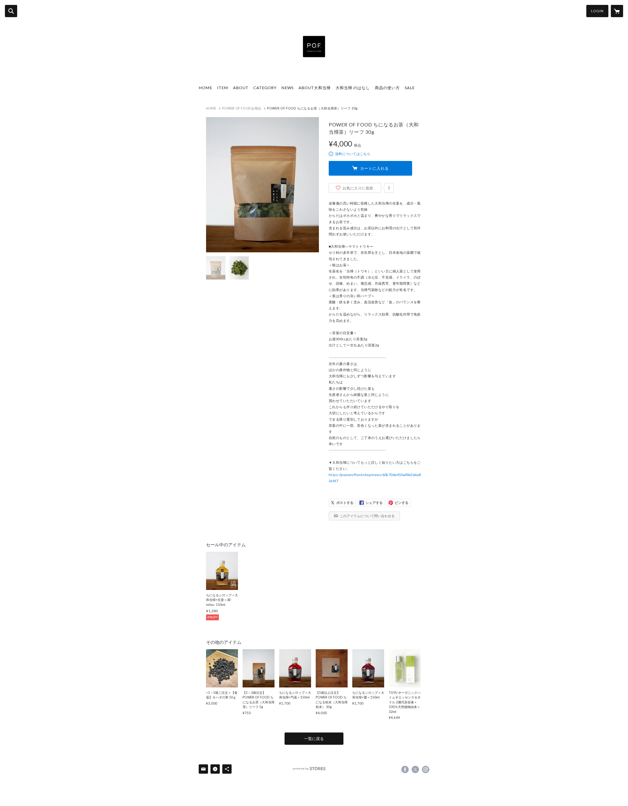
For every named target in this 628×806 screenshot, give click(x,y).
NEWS (287, 87)
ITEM (222, 87)
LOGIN (597, 11)
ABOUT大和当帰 (315, 87)
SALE (410, 87)
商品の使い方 (387, 87)
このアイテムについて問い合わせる (367, 516)
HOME (205, 87)
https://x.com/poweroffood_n (415, 769)
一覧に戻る (314, 738)
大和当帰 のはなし (353, 87)
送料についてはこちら (352, 154)
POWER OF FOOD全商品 (241, 108)
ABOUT (241, 87)
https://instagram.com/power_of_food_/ (425, 769)
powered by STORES (309, 768)
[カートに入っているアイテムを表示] (617, 11)
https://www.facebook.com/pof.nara (405, 769)
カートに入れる (374, 168)
